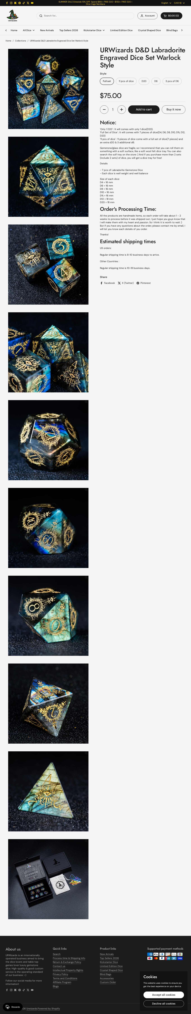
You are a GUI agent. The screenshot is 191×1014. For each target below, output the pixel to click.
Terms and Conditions (65, 978)
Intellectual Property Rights (68, 970)
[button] (171, 15)
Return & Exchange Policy (67, 962)
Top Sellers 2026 (109, 958)
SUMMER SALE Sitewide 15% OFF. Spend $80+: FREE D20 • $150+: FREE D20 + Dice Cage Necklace (95, 3)
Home (8, 40)
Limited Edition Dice (111, 966)
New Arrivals (107, 954)
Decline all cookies (163, 1003)
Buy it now (174, 109)
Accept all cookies (163, 995)
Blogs (56, 986)
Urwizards (31, 1008)
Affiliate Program (62, 982)
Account (150, 15)
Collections (20, 40)
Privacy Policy (60, 974)
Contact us (59, 966)
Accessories (107, 978)
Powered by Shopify (49, 1008)
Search (57, 954)
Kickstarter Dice (109, 962)
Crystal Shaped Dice (111, 970)
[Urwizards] (13, 16)
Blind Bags (105, 974)
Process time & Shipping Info (69, 958)
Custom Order (108, 982)
